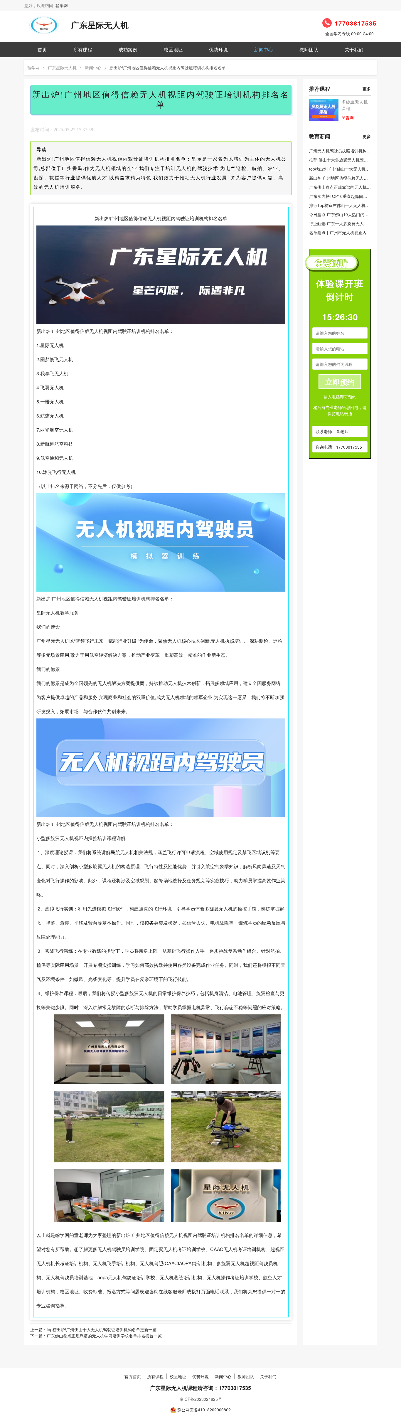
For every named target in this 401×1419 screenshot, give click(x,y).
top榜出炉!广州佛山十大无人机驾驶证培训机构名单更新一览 (101, 1329)
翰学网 (61, 5)
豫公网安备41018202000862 (204, 1410)
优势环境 (218, 49)
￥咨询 (347, 117)
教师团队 (308, 49)
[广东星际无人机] (43, 24)
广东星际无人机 (62, 67)
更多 (367, 89)
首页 (42, 49)
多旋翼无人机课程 (354, 105)
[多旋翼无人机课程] (323, 110)
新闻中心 (263, 49)
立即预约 (340, 381)
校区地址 (173, 49)
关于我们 (354, 49)
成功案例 (128, 49)
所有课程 (82, 49)
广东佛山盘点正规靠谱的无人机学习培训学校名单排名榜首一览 (104, 1336)
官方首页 (132, 1376)
